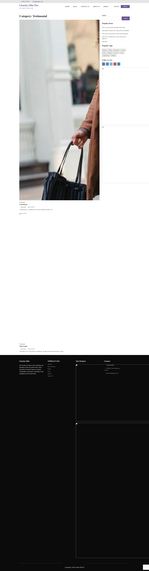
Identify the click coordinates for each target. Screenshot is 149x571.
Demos (105, 6)
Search (104, 15)
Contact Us (85, 6)
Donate (125, 6)
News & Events (51, 366)
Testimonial (22, 202)
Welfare (113, 55)
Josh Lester (23, 346)
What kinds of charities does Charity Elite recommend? (115, 30)
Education (116, 50)
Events (116, 6)
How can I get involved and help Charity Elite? (113, 27)
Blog (75, 6)
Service (116, 52)
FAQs (49, 371)
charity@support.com (37, 1)
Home (67, 6)
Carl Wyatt (23, 204)
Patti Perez (104, 41)
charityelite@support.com (112, 373)
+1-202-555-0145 (25, 1)
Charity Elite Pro (28, 5)
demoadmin (23, 207)
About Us (96, 6)
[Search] (129, 1)
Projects (110, 52)
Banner (105, 50)
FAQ (104, 52)
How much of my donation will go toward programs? (115, 33)
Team (121, 52)
